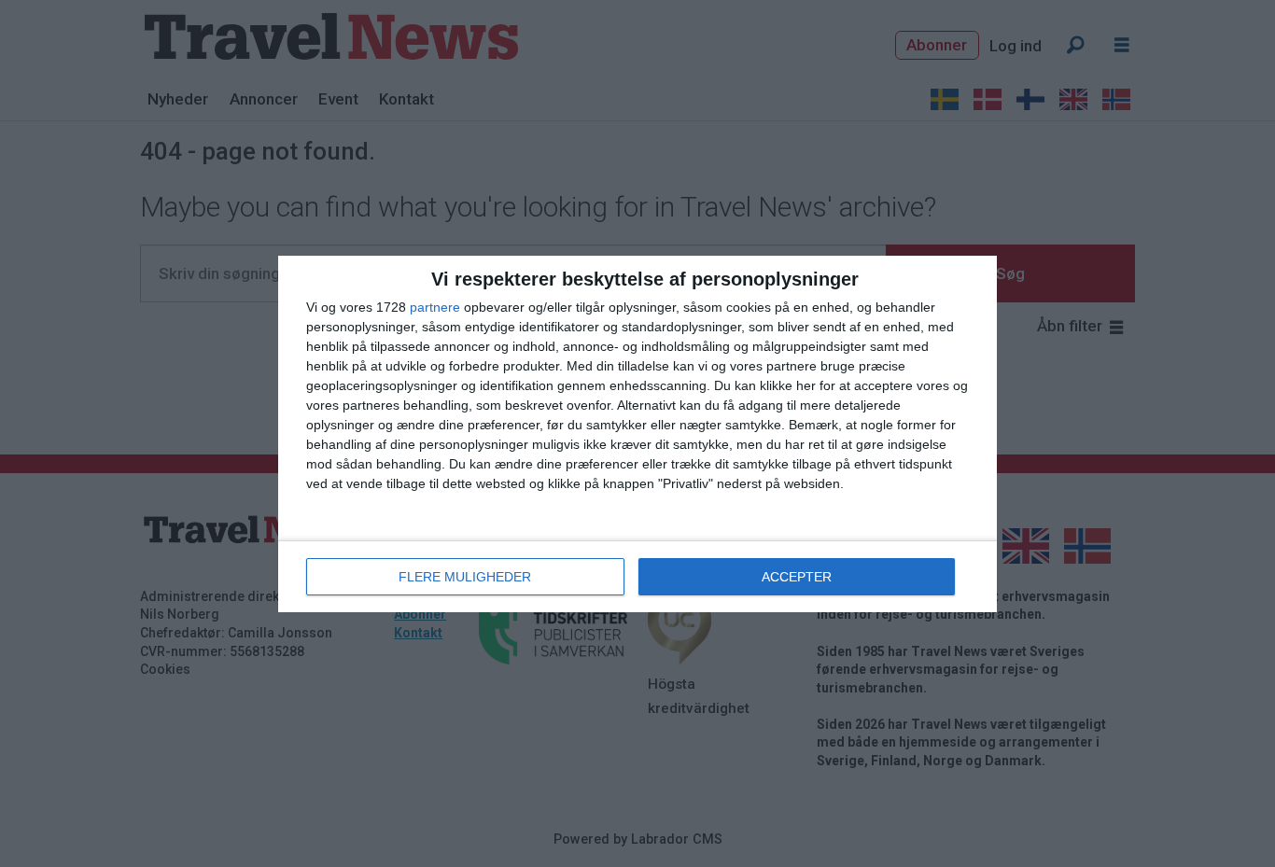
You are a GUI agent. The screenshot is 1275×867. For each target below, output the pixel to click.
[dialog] (637, 434)
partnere (435, 307)
